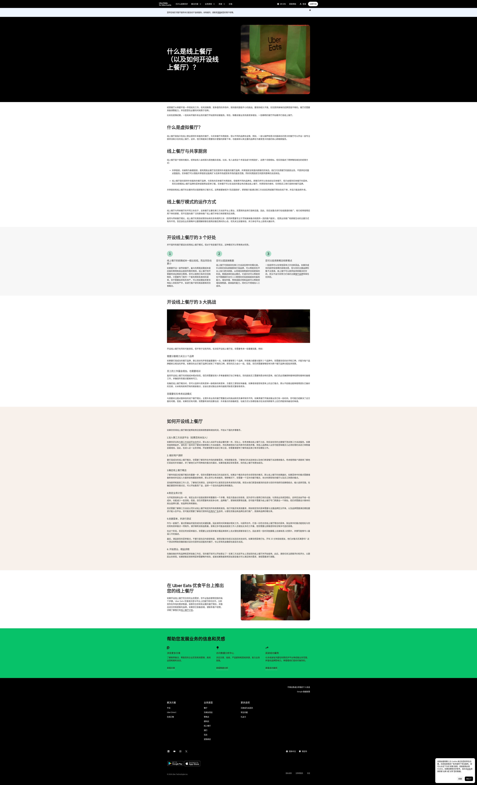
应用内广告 (214, 511)
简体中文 (292, 751)
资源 (220, 4)
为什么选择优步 (182, 4)
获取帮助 (292, 4)
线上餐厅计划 (187, 610)
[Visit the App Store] (192, 764)
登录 (304, 4)
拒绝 (460, 779)
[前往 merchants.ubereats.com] (165, 3)
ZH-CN (283, 4)
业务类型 (208, 4)
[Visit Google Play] (175, 763)
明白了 (469, 779)
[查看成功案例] (266, 647)
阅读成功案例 (272, 653)
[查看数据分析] (217, 647)
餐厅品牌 (299, 274)
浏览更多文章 (173, 653)
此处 (469, 769)
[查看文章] (168, 647)
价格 (230, 4)
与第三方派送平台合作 (189, 442)
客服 (219, 12)
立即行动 (313, 4)
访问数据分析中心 (225, 653)
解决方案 (194, 4)
